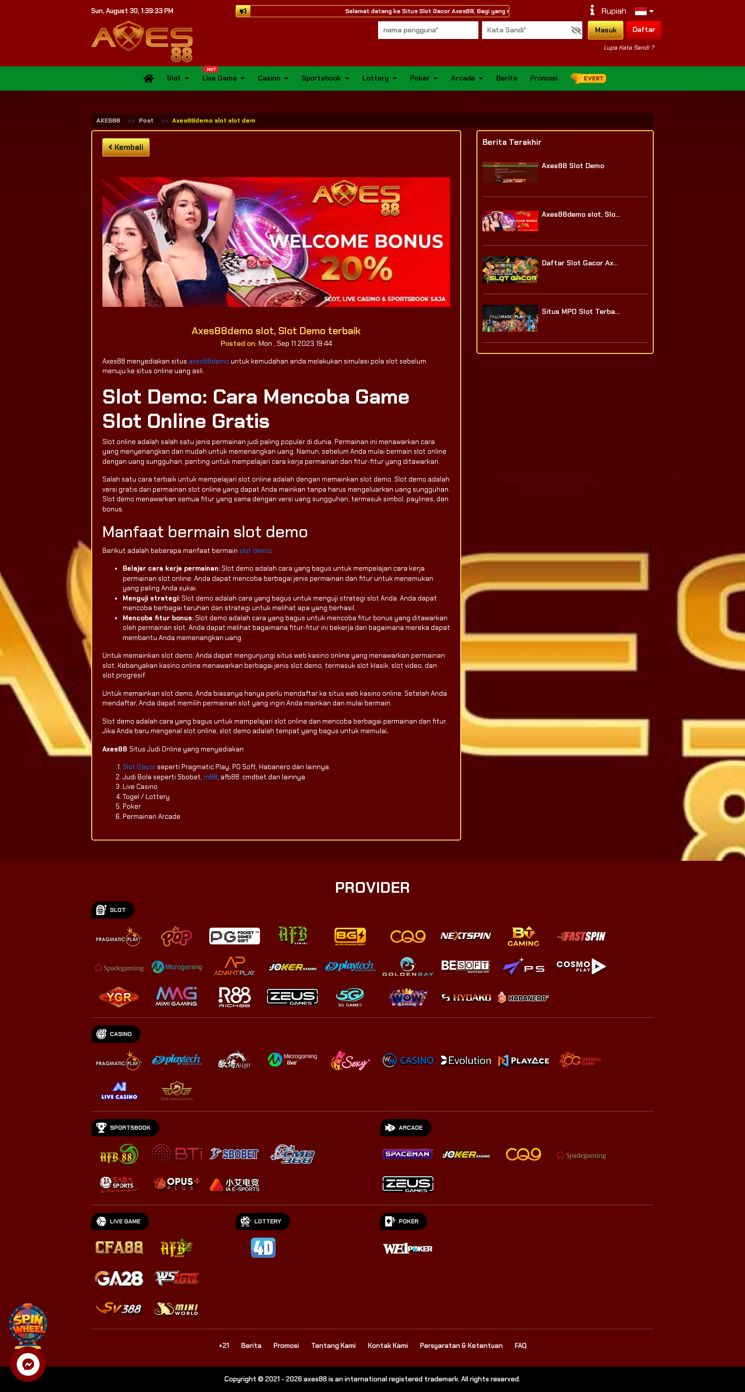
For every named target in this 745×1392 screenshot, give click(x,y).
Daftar (643, 29)
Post (146, 120)
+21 (223, 1345)
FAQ (521, 1345)
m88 (210, 777)
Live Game (219, 78)
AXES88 (108, 120)
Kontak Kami (388, 1345)
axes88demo (209, 361)
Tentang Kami (333, 1345)
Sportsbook (321, 78)
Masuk (606, 29)
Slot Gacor (140, 767)
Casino (269, 78)
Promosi (543, 78)
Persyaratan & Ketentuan (461, 1345)
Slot (174, 78)
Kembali (128, 147)
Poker (420, 78)
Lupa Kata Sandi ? (629, 48)
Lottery (375, 78)
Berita (506, 78)
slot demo (255, 550)
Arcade (463, 78)
